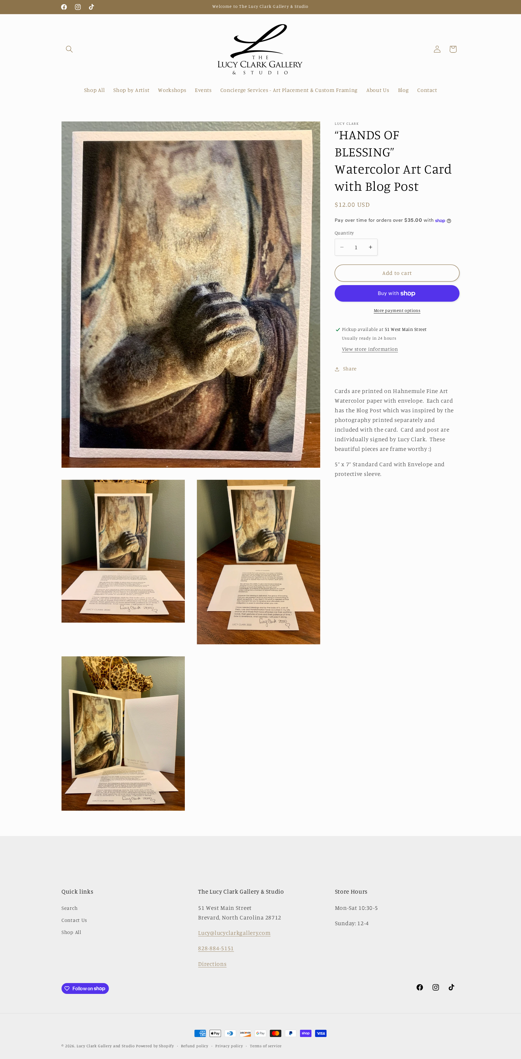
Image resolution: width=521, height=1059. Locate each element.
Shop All (71, 932)
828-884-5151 (216, 948)
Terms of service (266, 1045)
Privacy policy (229, 1045)
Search (69, 908)
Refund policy (194, 1045)
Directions (212, 963)
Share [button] (350, 369)
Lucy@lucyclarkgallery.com (234, 932)
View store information (370, 349)
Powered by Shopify (155, 1045)
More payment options (397, 310)
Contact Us (74, 920)
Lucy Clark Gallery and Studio (106, 1045)
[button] (69, 49)
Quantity (344, 233)
